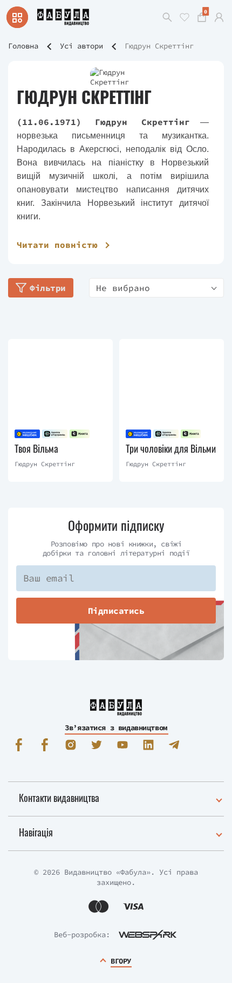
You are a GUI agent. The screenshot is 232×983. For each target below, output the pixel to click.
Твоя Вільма (36, 448)
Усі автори (81, 46)
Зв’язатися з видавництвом (116, 727)
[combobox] (156, 287)
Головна (23, 46)
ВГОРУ (121, 961)
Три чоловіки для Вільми (171, 448)
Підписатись (116, 610)
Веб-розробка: (82, 934)
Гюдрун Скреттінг (45, 464)
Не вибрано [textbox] (123, 287)
